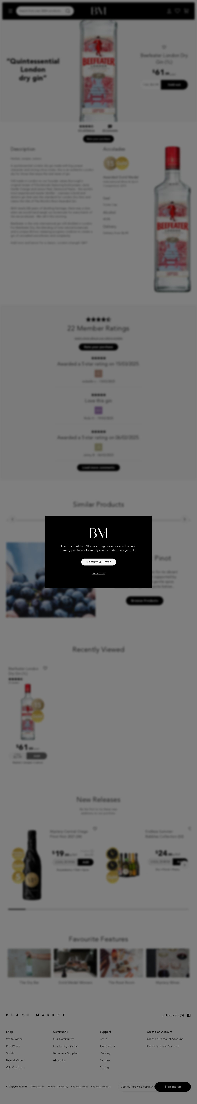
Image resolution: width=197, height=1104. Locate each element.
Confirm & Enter (98, 562)
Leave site (98, 573)
